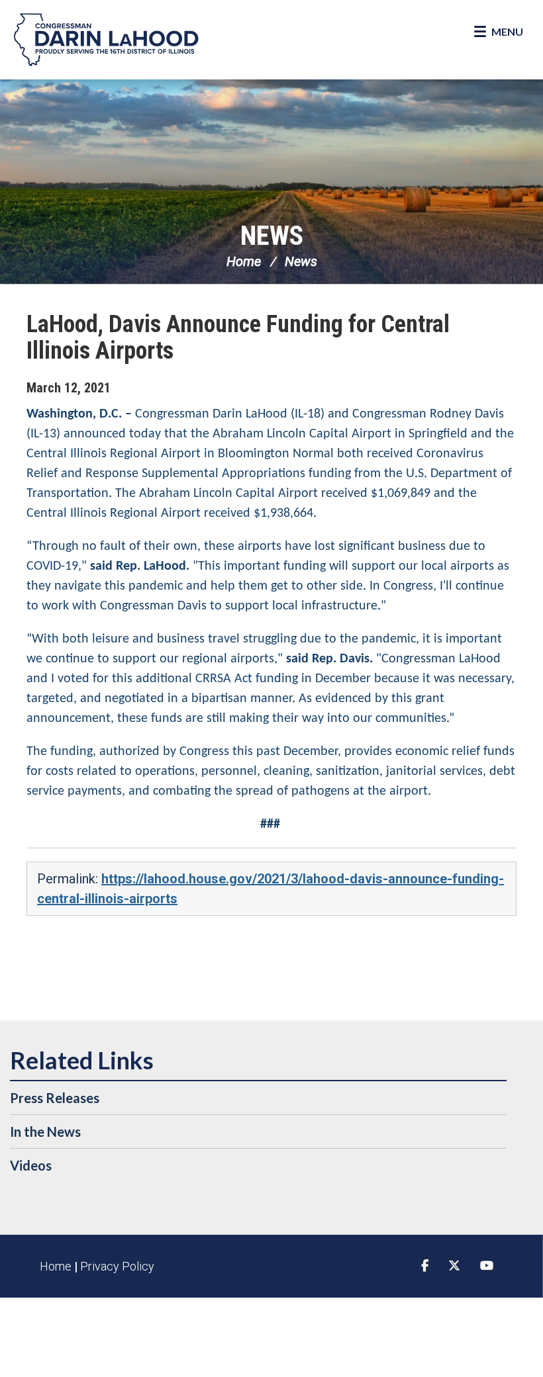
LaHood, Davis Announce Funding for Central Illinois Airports (238, 337)
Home (243, 261)
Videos (31, 1165)
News (271, 235)
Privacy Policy (117, 1266)
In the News (45, 1131)
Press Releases (54, 1098)
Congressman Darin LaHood (106, 39)
